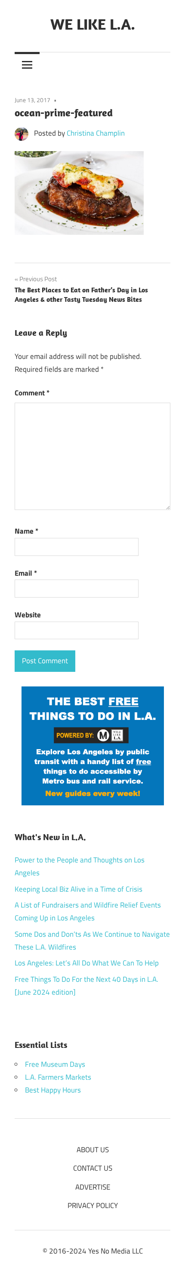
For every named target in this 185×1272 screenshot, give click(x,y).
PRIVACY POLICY (93, 1205)
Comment (32, 392)
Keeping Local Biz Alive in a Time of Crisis (78, 889)
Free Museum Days (55, 1064)
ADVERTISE (92, 1187)
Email (26, 573)
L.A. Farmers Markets (58, 1077)
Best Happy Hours (53, 1090)
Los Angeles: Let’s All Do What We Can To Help (87, 962)
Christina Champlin (96, 133)
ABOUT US (93, 1149)
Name (26, 531)
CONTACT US (92, 1168)
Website (28, 614)
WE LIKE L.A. (92, 23)
